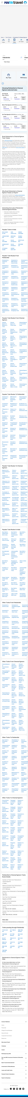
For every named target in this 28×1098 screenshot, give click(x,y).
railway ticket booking (20, 195)
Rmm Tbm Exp (6, 124)
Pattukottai (6, 99)
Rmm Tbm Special (7, 105)
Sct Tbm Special (6, 114)
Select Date (23, 98)
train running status (20, 147)
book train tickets (8, 140)
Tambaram (17, 99)
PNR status (4, 147)
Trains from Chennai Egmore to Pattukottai (13, 921)
